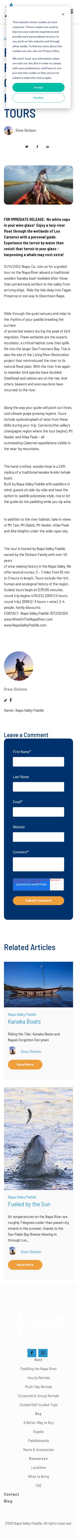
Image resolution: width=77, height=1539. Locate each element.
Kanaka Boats (24, 1021)
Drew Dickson (26, 130)
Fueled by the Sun (29, 1203)
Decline (38, 97)
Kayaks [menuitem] (38, 1431)
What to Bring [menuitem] (38, 1476)
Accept (38, 87)
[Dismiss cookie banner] (63, 14)
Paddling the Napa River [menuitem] (38, 1368)
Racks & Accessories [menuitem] (38, 1449)
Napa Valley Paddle (22, 1014)
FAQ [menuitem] (38, 1485)
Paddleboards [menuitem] (38, 1440)
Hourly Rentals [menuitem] (38, 1377)
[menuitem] (8, 1501)
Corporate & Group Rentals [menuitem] (38, 1395)
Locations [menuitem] (38, 1467)
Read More (25, 1064)
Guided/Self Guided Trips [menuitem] (39, 1404)
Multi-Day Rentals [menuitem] (38, 1386)
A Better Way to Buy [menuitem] (38, 1422)
